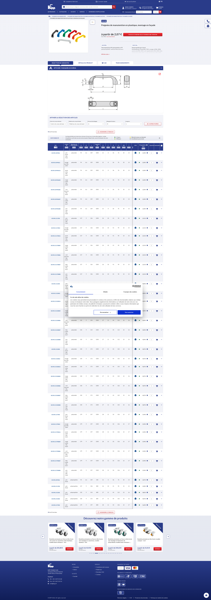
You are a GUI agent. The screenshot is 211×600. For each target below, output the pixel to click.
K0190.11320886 (55, 320)
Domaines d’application (97, 11)
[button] (89, 553)
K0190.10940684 (55, 180)
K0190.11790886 (55, 451)
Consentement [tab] (80, 292)
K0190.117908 (56, 414)
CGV (130, 597)
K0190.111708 (56, 218)
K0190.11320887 (55, 330)
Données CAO (100, 572)
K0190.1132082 (55, 293)
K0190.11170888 (55, 274)
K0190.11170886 (55, 255)
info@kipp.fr (53, 583)
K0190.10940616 (55, 170)
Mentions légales (122, 597)
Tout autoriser (129, 312)
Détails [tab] (105, 292)
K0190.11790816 (55, 432)
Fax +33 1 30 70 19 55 (56, 581)
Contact (98, 574)
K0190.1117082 (55, 228)
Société (73, 11)
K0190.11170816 (55, 236)
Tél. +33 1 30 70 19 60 (56, 579)
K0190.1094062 (55, 162)
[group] (61, 537)
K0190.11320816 (55, 301)
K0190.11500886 (55, 386)
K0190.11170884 (55, 245)
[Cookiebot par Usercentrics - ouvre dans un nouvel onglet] (133, 286)
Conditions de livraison (102, 567)
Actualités (76, 567)
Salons (75, 569)
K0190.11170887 (55, 264)
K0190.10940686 (55, 189)
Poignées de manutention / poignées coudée (119, 16)
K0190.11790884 (55, 441)
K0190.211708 (56, 486)
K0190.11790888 (55, 470)
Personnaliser (104, 312)
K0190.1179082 (55, 424)
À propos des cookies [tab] (130, 292)
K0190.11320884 (55, 311)
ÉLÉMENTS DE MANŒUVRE (59, 16)
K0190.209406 (56, 480)
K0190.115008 (56, 349)
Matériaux (99, 569)
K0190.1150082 (55, 358)
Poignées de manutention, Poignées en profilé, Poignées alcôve (86, 16)
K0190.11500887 (55, 395)
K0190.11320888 (55, 339)
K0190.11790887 (55, 461)
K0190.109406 (56, 153)
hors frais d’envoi (111, 36)
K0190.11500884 (55, 376)
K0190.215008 (56, 499)
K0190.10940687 (55, 199)
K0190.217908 (56, 505)
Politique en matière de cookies (159, 598)
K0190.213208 (56, 492)
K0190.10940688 (55, 208)
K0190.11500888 (55, 405)
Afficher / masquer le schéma (64, 68)
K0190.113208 (56, 283)
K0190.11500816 (55, 366)
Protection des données (141, 597)
